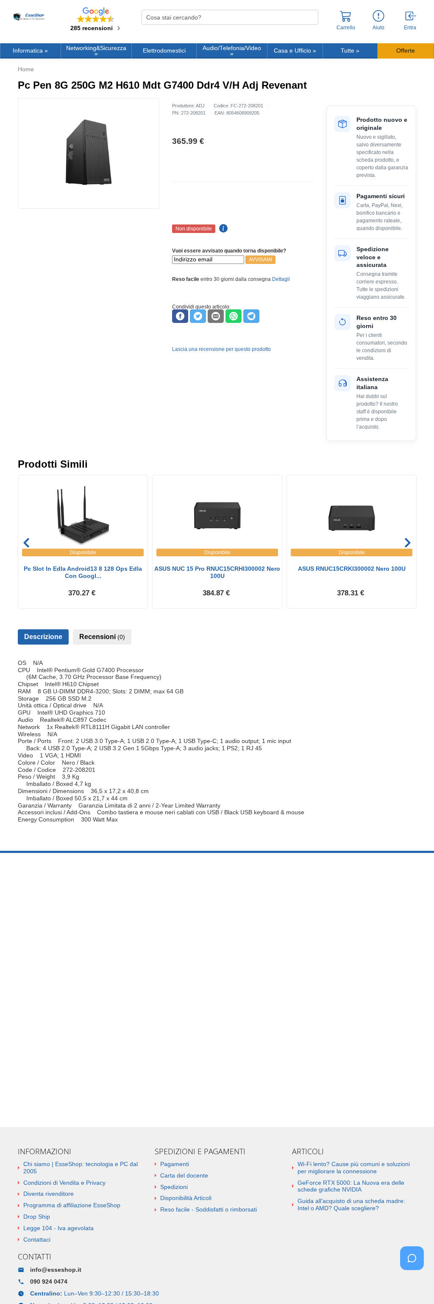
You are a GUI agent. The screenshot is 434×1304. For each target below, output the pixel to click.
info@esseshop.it (55, 1269)
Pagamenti (174, 1164)
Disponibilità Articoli (185, 1198)
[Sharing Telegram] (251, 316)
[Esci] (411, 16)
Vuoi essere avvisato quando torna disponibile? (229, 250)
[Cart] (346, 20)
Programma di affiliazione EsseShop (71, 1205)
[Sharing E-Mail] (216, 316)
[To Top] (414, 1284)
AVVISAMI (260, 260)
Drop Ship (36, 1216)
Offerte (405, 51)
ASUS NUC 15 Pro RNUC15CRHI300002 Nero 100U (217, 572)
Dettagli (281, 279)
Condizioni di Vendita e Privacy (64, 1182)
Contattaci (36, 1239)
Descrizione (43, 636)
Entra (410, 28)
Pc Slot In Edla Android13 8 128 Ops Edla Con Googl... (83, 572)
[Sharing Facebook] (180, 316)
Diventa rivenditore (48, 1193)
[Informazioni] (378, 16)
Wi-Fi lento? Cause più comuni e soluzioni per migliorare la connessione (354, 1168)
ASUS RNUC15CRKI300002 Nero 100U (352, 568)
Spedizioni (174, 1186)
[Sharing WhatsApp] (233, 316)
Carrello (346, 28)
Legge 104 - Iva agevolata (58, 1228)
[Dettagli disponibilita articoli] (222, 229)
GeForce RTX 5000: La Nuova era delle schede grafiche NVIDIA (351, 1186)
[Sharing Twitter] (198, 316)
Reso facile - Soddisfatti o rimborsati (208, 1209)
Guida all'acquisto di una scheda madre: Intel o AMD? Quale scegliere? (351, 1204)
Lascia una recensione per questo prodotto (221, 349)
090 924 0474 (48, 1281)
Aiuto (378, 28)
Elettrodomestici (164, 51)
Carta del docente (184, 1175)
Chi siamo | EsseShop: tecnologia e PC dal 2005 (80, 1168)
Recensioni (102, 636)
